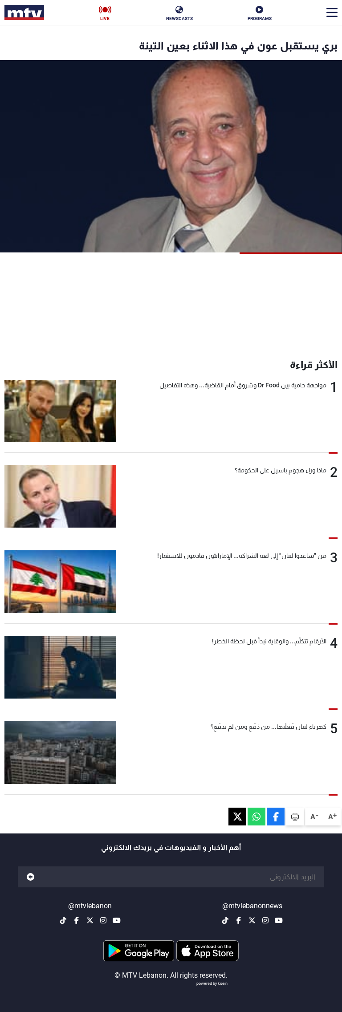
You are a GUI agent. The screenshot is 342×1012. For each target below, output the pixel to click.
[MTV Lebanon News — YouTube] (278, 920)
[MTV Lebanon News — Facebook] (238, 920)
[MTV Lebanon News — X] (252, 920)
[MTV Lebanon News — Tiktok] (225, 920)
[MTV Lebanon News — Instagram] (265, 920)
